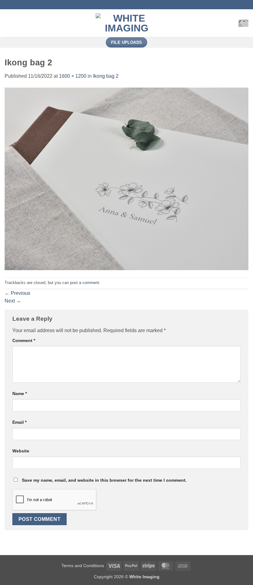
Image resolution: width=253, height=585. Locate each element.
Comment (23, 340)
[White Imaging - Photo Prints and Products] (126, 23)
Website (20, 450)
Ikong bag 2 (105, 76)
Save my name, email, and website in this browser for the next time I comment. (104, 480)
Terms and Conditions (82, 565)
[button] (8, 23)
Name (19, 393)
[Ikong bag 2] (126, 178)
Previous (17, 293)
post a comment (84, 282)
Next (13, 300)
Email (19, 422)
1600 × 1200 (72, 76)
